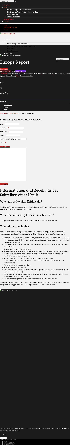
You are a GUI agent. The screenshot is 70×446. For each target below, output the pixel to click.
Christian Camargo (27, 74)
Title (2, 124)
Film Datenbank (12, 14)
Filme (5, 7)
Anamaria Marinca (13, 74)
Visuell (2, 146)
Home (5, 25)
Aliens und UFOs (5, 71)
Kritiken (6, 21)
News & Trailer (9, 19)
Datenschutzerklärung (9, 442)
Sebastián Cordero (26, 76)
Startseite (3, 113)
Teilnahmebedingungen (9, 444)
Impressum (6, 441)
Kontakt (6, 30)
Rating (3, 135)
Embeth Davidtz (47, 74)
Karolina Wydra (59, 74)
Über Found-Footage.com (10, 27)
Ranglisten (7, 5)
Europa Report (8, 105)
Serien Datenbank (13, 17)
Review (6, 107)
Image (2, 139)
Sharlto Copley (11, 76)
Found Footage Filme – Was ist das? (19, 10)
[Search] (15, 1)
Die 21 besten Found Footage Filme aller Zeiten (23, 12)
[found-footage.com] (7, 34)
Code (7, 146)
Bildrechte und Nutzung (9, 443)
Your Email (4, 132)
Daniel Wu (37, 74)
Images (6, 109)
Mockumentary (20, 71)
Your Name (4, 128)
